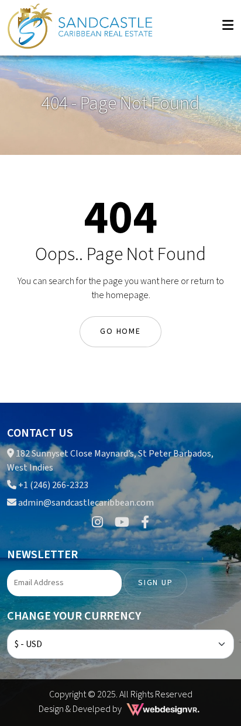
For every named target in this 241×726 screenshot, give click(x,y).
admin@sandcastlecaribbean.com (86, 502)
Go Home (120, 331)
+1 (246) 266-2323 (52, 485)
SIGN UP (155, 583)
